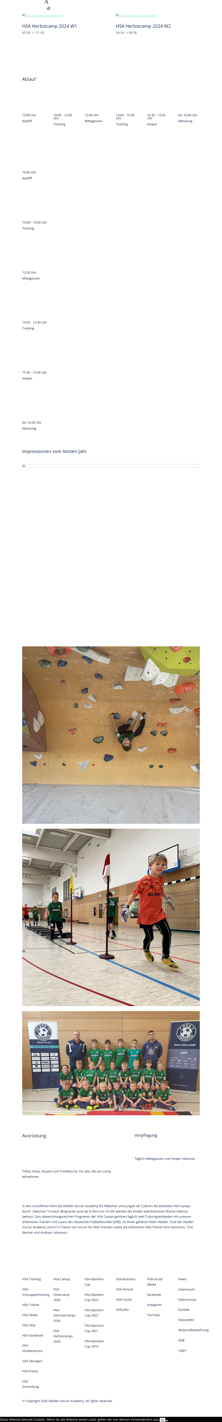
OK (162, 1419)
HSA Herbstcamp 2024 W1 (49, 26)
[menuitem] (133, 8)
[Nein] (166, 1420)
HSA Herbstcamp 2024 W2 (143, 26)
